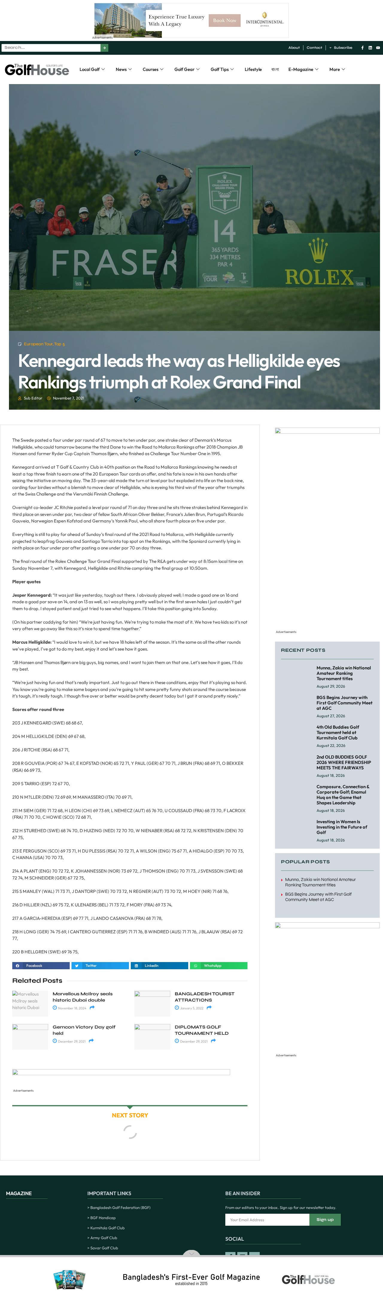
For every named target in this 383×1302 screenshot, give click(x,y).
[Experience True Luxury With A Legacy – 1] (191, 36)
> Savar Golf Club (102, 1247)
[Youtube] (378, 47)
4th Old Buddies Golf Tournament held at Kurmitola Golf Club (338, 732)
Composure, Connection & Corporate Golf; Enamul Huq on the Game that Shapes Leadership (343, 795)
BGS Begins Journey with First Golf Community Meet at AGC (345, 703)
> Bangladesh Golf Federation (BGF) (119, 1207)
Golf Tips (220, 69)
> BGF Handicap (101, 1217)
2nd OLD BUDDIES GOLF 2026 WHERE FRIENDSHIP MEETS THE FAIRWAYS (344, 762)
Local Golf (90, 69)
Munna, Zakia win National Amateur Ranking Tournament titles (344, 673)
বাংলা (275, 69)
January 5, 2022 (191, 1008)
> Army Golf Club (102, 1237)
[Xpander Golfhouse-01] (327, 926)
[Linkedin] (370, 47)
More (334, 69)
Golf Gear (184, 69)
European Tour (38, 344)
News (121, 69)
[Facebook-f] (362, 47)
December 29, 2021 (71, 1041)
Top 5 (59, 344)
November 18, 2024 (71, 1008)
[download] (121, 1073)
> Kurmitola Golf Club (106, 1227)
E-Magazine (300, 69)
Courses (150, 69)
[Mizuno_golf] (327, 432)
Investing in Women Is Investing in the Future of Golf (342, 827)
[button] (41, 965)
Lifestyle (253, 69)
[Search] (104, 48)
